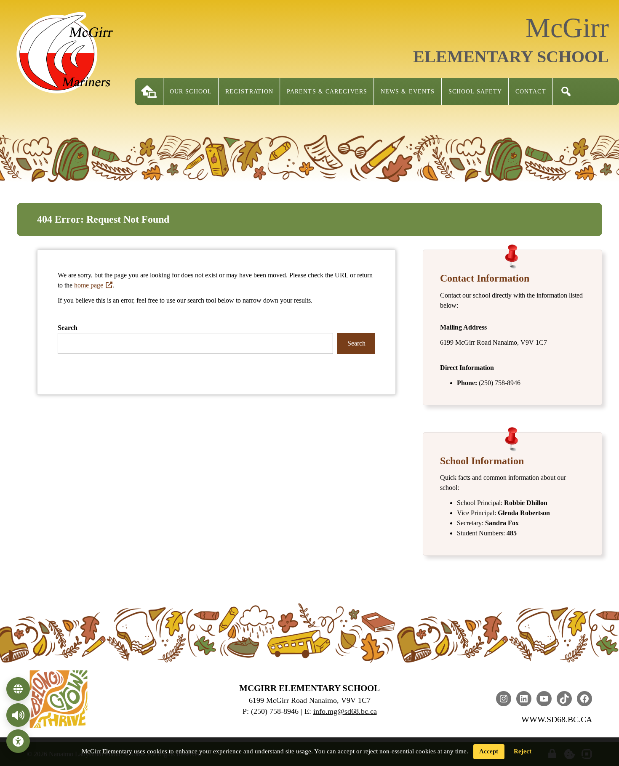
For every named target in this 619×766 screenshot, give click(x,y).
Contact (530, 91)
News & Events (408, 91)
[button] (566, 91)
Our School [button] (191, 91)
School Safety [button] (475, 91)
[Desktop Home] (149, 91)
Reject (522, 751)
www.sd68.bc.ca (556, 719)
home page (88, 285)
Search (67, 327)
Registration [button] (249, 91)
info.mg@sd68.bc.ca (345, 711)
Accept (488, 751)
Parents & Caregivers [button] (327, 91)
